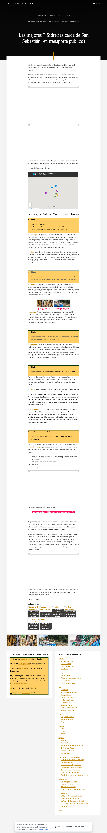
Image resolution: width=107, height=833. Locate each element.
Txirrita (32, 389)
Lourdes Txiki (65, 753)
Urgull (63, 731)
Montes (61, 726)
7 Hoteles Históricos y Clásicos (71, 678)
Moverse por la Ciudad (69, 782)
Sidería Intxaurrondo (37, 409)
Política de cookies (43, 829)
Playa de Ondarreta (67, 722)
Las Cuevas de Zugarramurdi (71, 765)
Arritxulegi (66, 702)
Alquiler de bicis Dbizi (68, 787)
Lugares (61, 738)
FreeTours (64, 669)
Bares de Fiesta (66, 705)
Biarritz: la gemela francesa (70, 770)
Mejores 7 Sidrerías (67, 710)
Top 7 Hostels (65, 680)
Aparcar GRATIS (67, 784)
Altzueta (32, 312)
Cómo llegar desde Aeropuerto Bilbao (74, 789)
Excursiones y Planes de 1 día (69, 757)
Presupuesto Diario (67, 666)
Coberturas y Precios (20, 683)
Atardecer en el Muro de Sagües (72, 745)
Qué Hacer (62, 687)
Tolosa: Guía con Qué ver (70, 772)
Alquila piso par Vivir (68, 683)
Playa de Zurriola (67, 719)
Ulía (62, 728)
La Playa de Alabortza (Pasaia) (71, 767)
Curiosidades (63, 793)
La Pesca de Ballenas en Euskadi (72, 801)
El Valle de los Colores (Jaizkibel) (72, 760)
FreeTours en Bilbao (68, 762)
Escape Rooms (66, 695)
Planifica (61, 659)
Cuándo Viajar (66, 664)
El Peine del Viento (67, 748)
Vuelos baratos (25, 659)
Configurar (79, 826)
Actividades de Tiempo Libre (70, 692)
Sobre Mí (62, 810)
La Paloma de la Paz (68, 750)
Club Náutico (65, 743)
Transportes (63, 779)
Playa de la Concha (67, 717)
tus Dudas (25, 693)
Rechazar (68, 826)
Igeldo (63, 734)
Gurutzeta (33, 284)
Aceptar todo (57, 826)
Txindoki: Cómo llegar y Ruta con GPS (74, 775)
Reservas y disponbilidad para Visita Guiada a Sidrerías (53, 512)
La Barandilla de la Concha (70, 798)
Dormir (61, 673)
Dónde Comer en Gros (69, 708)
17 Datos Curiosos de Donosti (71, 796)
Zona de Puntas (68, 700)
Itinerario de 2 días (67, 661)
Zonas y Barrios (66, 675)
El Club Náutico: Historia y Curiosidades (74, 803)
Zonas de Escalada (67, 697)
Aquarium (64, 740)
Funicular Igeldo (66, 806)
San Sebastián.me (20, 3)
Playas (61, 714)
